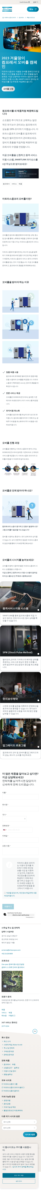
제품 (20, 184)
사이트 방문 (30, 1134)
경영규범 (7, 1100)
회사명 (5, 805)
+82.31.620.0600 (7, 954)
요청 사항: (6, 846)
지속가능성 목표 (10, 1107)
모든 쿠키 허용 (19, 1175)
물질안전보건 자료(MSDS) (13, 1110)
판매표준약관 (9, 1055)
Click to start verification (21, 915)
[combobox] (4, 829)
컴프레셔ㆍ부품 (9, 1064)
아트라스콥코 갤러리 (11, 1091)
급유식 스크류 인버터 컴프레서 (13, 967)
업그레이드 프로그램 (20, 734)
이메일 (5, 836)
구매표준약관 (9, 1051)
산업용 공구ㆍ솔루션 (11, 1068)
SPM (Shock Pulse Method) (20, 641)
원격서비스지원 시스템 (20, 597)
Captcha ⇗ (30, 917)
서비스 (14, 184)
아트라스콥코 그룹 (10, 1084)
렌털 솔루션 (8, 1074)
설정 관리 (19, 1181)
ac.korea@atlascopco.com (11, 950)
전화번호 (6, 826)
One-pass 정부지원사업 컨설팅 (13, 964)
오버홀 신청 (8, 89)
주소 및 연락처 (9, 1048)
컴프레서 (6, 184)
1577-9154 (5, 1026)
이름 (4, 792)
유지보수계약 (20, 687)
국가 (4, 815)
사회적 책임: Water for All (13, 1045)
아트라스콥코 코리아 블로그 (14, 1087)
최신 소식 (7, 1041)
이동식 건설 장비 (10, 1071)
